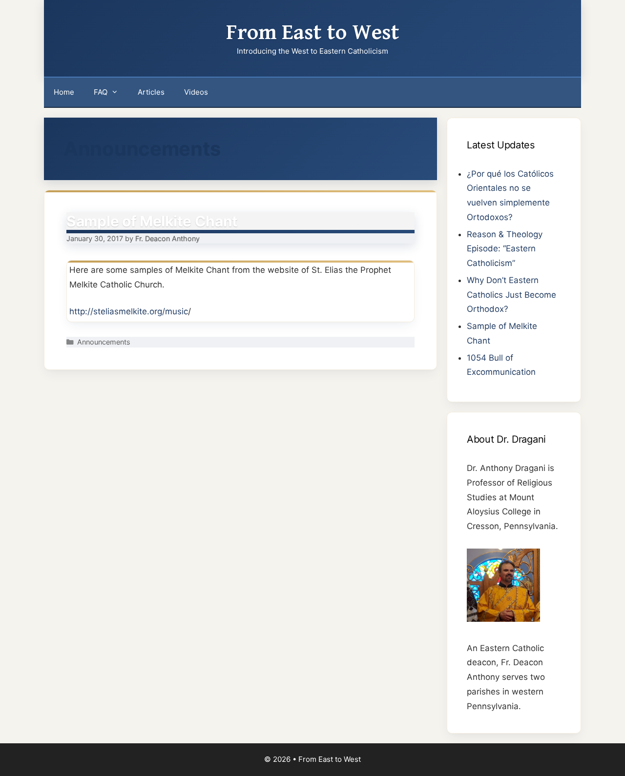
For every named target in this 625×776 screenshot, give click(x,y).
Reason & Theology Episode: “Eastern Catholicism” (504, 248)
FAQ (100, 92)
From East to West (312, 32)
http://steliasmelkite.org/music (128, 311)
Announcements (103, 342)
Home (64, 92)
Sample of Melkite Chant (152, 221)
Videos (196, 92)
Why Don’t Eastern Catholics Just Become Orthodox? (511, 294)
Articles (151, 92)
